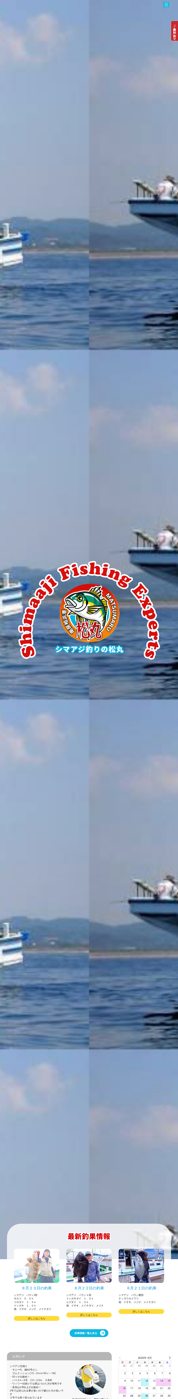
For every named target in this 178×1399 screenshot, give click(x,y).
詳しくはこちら (38, 1319)
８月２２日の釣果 (89, 1288)
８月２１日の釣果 (141, 1288)
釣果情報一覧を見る (86, 1333)
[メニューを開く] (166, 4)
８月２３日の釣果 (37, 1288)
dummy (174, 31)
